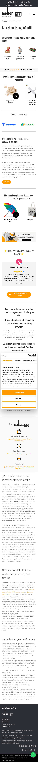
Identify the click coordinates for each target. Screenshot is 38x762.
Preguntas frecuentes (21, 758)
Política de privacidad (8, 758)
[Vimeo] (25, 749)
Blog (13, 760)
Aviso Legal (18, 755)
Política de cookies (28, 755)
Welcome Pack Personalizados (24, 5)
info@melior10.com (8, 724)
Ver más (6, 182)
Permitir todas (19, 392)
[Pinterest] (28, 749)
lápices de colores (18, 592)
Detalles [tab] (17, 360)
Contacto (26, 2)
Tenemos (6, 70)
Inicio (5, 21)
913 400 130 (14, 2)
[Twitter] (31, 749)
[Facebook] (22, 749)
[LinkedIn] (34, 749)
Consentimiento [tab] (7, 360)
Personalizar (18, 399)
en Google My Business (27, 70)
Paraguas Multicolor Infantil (10, 220)
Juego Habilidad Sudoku (11, 102)
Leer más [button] (19, 283)
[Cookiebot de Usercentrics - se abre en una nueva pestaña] (28, 355)
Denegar (19, 405)
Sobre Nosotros (6, 760)
